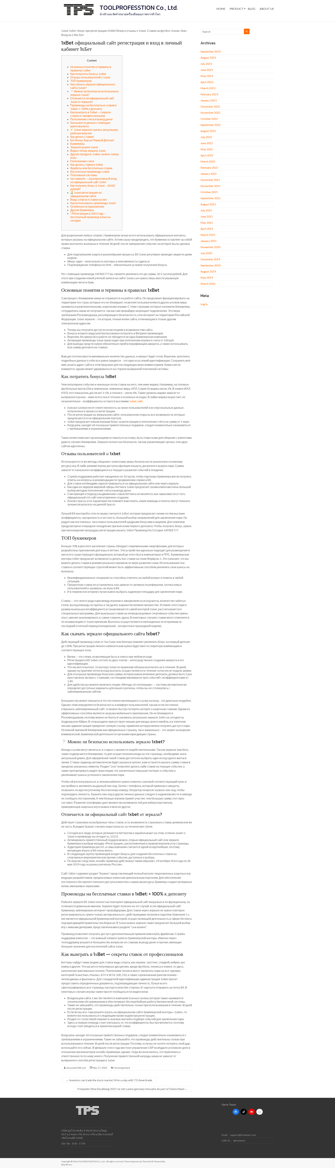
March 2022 (207, 161)
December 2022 (210, 106)
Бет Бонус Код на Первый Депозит (92, 140)
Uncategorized (122, 1067)
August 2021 (208, 204)
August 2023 (208, 57)
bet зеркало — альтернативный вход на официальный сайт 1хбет (93, 180)
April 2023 (206, 82)
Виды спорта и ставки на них (88, 199)
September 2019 (210, 265)
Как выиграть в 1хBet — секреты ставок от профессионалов (90, 114)
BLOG (251, 8)
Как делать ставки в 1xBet (86, 164)
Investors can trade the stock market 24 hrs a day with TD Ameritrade (109, 1080)
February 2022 (209, 167)
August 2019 (208, 271)
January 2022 (208, 173)
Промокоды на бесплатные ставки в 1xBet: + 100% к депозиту (93, 107)
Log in (204, 304)
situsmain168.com (76, 1067)
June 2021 (206, 216)
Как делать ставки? (82, 136)
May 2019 (206, 277)
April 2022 (206, 155)
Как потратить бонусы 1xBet (88, 73)
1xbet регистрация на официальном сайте (86, 194)
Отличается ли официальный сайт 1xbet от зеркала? (92, 100)
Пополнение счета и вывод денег (91, 119)
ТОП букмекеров (81, 80)
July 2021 (206, 210)
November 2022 (210, 112)
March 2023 (207, 88)
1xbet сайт (136, 401)
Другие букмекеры (82, 210)
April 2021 (206, 228)
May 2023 (206, 76)
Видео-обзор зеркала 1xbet (88, 150)
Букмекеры (77, 143)
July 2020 (206, 253)
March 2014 (207, 283)
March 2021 (207, 234)
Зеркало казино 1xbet (84, 147)
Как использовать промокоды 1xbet (93, 203)
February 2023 (209, 94)
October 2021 (209, 192)
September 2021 (210, 198)
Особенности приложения (87, 206)
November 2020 (210, 247)
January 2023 (208, 100)
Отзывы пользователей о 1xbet (90, 77)
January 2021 (208, 241)
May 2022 (206, 149)
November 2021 (210, 186)
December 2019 (210, 259)
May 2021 (206, 222)
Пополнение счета (82, 161)
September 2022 (210, 124)
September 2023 (210, 51)
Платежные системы (83, 175)
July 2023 (206, 63)
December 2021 (210, 179)
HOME (220, 8)
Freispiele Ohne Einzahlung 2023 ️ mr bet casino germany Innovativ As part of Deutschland (132, 1088)
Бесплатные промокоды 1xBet (89, 171)
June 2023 (206, 69)
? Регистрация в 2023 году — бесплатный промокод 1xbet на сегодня (90, 217)
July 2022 (206, 137)
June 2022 (206, 143)
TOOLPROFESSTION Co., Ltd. (139, 7)
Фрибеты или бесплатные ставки (91, 168)
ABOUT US (267, 8)
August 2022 (208, 131)
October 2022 (209, 118)
